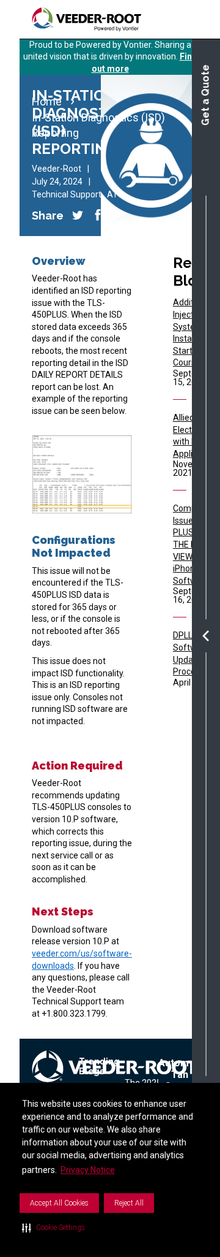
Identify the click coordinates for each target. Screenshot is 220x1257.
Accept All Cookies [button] (59, 1203)
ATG (115, 194)
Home (47, 101)
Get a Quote (205, 95)
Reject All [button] (129, 1203)
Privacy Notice (88, 1170)
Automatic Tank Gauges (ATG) (182, 1080)
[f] (78, 215)
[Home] (87, 19)
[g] (98, 215)
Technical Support (66, 194)
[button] (53, 1227)
